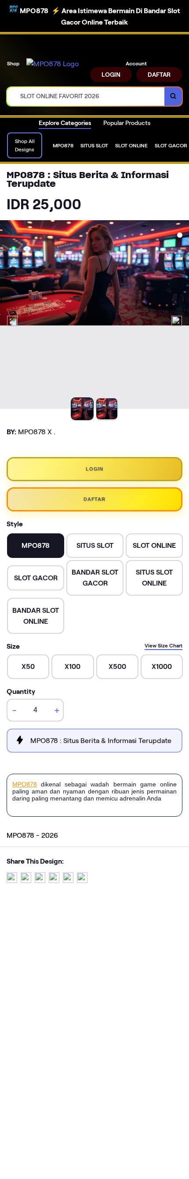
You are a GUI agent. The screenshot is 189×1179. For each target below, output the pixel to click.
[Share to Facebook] (26, 880)
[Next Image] (176, 321)
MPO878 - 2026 (32, 835)
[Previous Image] (12, 321)
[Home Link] (52, 64)
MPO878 (24, 784)
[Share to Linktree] (40, 880)
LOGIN (111, 74)
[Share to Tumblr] (82, 880)
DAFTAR (159, 74)
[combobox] (86, 96)
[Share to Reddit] (68, 880)
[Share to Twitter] (12, 880)
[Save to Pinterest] (54, 880)
